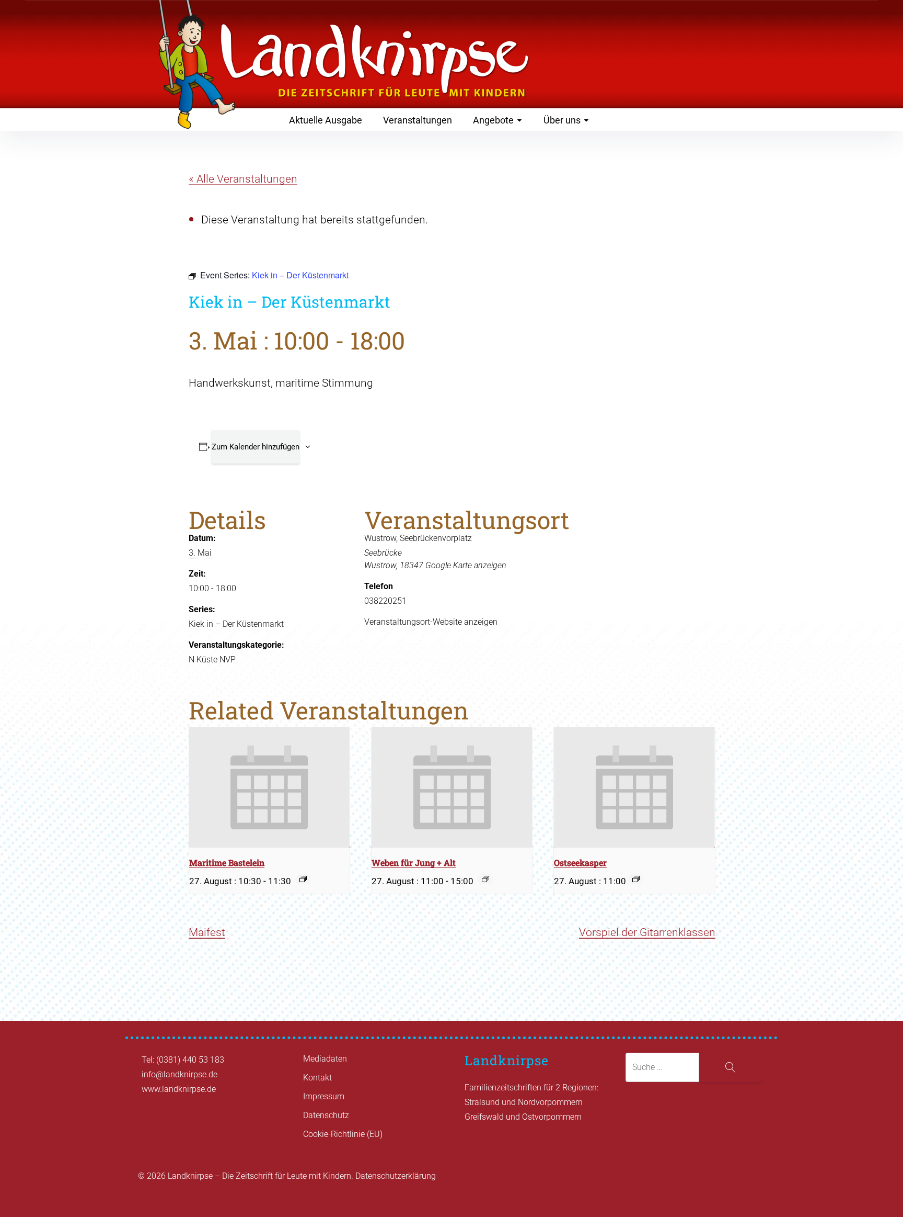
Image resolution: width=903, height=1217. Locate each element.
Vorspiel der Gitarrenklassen (647, 932)
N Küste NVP (212, 659)
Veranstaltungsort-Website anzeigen (430, 622)
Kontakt (317, 1078)
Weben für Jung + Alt (414, 862)
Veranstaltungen (417, 120)
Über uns (562, 120)
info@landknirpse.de (179, 1074)
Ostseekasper (580, 862)
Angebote (493, 120)
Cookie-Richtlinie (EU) (343, 1134)
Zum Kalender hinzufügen (255, 447)
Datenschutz (326, 1115)
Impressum (323, 1096)
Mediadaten (325, 1059)
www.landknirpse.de (179, 1089)
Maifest (207, 932)
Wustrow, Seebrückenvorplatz (418, 538)
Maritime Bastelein (226, 862)
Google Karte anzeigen (465, 565)
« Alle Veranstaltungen (243, 179)
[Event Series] (303, 879)
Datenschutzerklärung (395, 1176)
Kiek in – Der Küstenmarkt (236, 624)
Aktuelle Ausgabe (325, 120)
